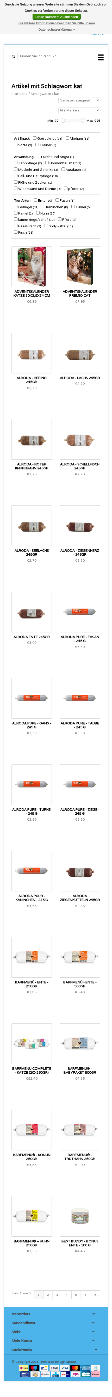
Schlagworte (41, 94)
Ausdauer (75, 169)
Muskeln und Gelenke (37, 169)
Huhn (47, 213)
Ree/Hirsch (29, 226)
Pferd (68, 219)
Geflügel (28, 207)
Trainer (47, 145)
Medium (79, 138)
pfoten (75, 189)
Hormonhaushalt (65, 163)
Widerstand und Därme (39, 189)
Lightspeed (67, 1362)
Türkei (83, 207)
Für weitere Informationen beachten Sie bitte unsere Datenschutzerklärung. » (56, 26)
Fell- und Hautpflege (37, 176)
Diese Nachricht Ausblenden (56, 17)
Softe (24, 145)
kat (56, 94)
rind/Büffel (60, 226)
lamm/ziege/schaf (36, 219)
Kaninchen (56, 207)
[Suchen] (13, 56)
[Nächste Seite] (95, 1295)
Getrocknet (49, 138)
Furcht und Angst (57, 157)
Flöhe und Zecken (34, 182)
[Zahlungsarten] (24, 1368)
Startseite (19, 94)
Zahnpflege (29, 163)
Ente (44, 200)
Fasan (66, 200)
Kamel (25, 213)
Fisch (25, 232)
